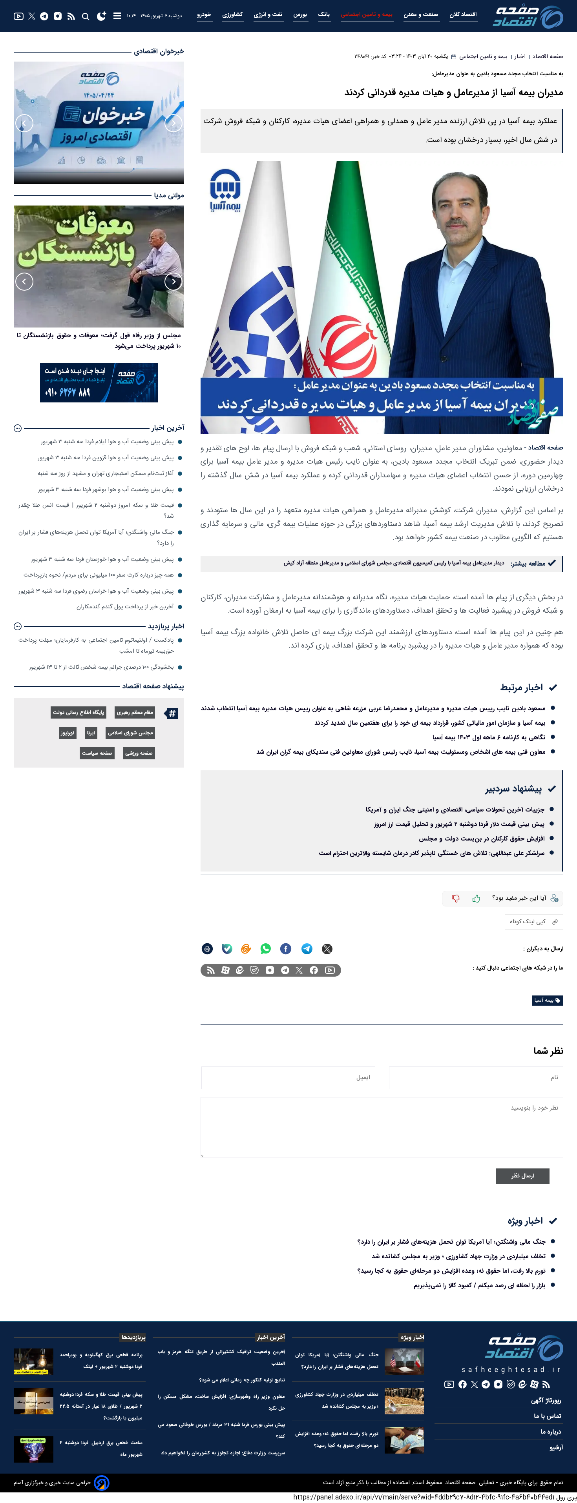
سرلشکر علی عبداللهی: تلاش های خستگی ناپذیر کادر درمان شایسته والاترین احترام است (431, 853)
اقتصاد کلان (463, 14)
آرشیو (556, 1448)
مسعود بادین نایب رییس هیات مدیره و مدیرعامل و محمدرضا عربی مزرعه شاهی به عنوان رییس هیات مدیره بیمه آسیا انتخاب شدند (373, 708)
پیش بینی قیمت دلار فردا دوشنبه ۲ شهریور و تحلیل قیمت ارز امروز (459, 824)
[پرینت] (207, 948)
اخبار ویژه (412, 1337)
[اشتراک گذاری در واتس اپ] (265, 948)
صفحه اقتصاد (459, 1483)
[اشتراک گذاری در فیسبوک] (285, 948)
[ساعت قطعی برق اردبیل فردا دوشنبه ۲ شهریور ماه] (33, 1449)
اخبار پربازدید (166, 626)
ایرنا (91, 733)
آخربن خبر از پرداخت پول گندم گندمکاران (125, 607)
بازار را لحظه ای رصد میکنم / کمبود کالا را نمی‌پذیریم (480, 1285)
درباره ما (551, 1432)
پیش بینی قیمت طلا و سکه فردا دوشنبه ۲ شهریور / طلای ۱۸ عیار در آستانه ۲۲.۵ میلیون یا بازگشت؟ (101, 1406)
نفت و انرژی (269, 14)
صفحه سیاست (97, 754)
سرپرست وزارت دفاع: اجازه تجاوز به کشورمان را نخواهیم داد (223, 1453)
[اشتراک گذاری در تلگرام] (307, 949)
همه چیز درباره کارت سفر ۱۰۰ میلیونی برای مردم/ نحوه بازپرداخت (99, 575)
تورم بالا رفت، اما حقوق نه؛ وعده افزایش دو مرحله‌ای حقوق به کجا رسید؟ (452, 1271)
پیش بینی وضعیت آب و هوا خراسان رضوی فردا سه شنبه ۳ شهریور (96, 591)
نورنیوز (67, 733)
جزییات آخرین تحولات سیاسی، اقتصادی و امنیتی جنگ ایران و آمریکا (455, 810)
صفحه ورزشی (139, 754)
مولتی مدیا (169, 196)
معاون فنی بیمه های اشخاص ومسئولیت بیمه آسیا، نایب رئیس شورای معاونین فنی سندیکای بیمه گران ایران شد (401, 752)
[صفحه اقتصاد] (528, 16)
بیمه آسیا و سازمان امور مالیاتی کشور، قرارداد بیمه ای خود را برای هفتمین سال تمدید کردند (430, 723)
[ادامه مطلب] (18, 428)
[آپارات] (225, 970)
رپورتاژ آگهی (547, 1401)
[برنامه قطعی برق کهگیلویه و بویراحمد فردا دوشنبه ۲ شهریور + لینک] (33, 1361)
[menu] (117, 16)
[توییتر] (31, 16)
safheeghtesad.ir (512, 1370)
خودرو (205, 14)
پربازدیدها (134, 1337)
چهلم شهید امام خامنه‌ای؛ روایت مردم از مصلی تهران (114, 335)
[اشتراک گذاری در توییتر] (327, 949)
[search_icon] (85, 16)
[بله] (227, 949)
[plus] (476, 898)
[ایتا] (246, 948)
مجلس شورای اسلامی (130, 733)
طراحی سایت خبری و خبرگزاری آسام (52, 1483)
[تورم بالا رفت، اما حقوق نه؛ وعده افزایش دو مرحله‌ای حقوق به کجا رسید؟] (404, 1440)
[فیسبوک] (314, 970)
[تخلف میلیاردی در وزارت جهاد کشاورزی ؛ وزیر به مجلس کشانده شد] (404, 1401)
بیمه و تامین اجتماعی (367, 14)
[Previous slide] (173, 123)
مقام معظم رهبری (135, 713)
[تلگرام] (44, 16)
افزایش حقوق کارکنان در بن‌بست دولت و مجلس (481, 839)
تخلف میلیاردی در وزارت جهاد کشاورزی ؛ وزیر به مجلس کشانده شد (459, 1256)
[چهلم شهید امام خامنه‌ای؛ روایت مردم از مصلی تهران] (99, 267)
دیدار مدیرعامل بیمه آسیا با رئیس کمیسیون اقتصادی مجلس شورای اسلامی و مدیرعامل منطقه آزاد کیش (394, 563)
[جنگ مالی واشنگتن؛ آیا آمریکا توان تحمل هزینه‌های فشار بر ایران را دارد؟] (404, 1361)
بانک (324, 14)
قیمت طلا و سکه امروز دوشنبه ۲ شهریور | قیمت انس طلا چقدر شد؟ (96, 510)
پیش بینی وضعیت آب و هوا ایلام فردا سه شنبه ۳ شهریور (107, 442)
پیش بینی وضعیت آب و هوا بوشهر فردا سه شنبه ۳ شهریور (106, 490)
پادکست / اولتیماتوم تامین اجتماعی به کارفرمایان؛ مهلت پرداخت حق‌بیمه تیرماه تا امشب (96, 645)
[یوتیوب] (19, 16)
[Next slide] (24, 123)
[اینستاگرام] (57, 16)
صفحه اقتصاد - (543, 448)
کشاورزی (233, 14)
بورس (301, 14)
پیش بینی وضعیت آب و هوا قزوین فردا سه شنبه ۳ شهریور (106, 458)
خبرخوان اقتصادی (159, 51)
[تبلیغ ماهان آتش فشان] (99, 401)
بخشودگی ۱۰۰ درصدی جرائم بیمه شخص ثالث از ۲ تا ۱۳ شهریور (101, 667)
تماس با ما (548, 1416)
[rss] (71, 16)
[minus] (455, 898)
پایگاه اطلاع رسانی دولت (78, 713)
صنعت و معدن (422, 14)
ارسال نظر (522, 1176)
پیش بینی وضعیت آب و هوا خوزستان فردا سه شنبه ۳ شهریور (102, 559)
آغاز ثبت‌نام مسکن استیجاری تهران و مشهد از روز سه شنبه (106, 474)
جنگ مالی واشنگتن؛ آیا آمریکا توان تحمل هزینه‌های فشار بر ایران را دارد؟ (452, 1242)
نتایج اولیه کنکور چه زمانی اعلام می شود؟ (242, 1380)
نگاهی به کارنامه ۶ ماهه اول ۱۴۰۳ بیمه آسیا (489, 737)
